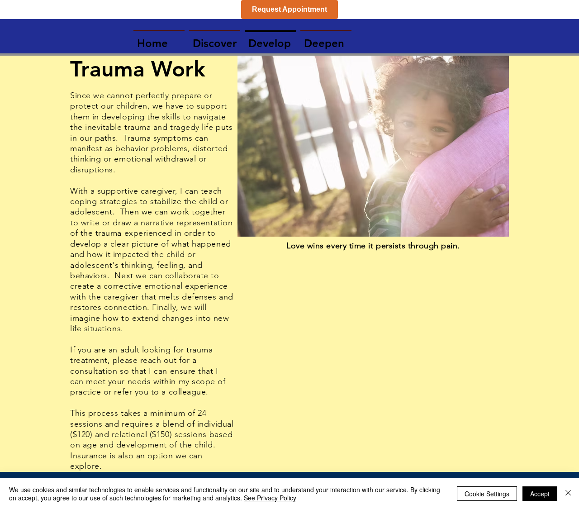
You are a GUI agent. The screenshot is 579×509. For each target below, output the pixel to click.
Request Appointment (289, 9)
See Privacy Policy (270, 497)
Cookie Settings (487, 493)
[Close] (568, 493)
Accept (540, 493)
